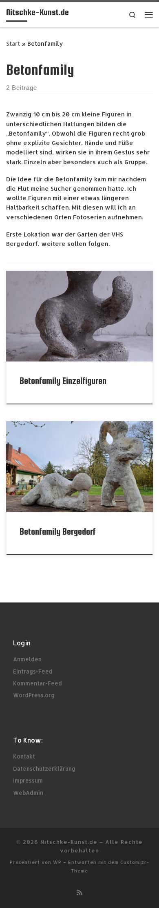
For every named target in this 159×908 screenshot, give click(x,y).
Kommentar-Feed (37, 683)
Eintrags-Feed (33, 671)
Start (13, 43)
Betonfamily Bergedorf (58, 532)
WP (57, 862)
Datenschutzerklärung (44, 768)
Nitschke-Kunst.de (68, 841)
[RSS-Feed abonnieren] (79, 892)
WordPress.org (34, 695)
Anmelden (27, 659)
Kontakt (24, 756)
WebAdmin (28, 792)
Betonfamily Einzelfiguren (63, 381)
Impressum (28, 780)
